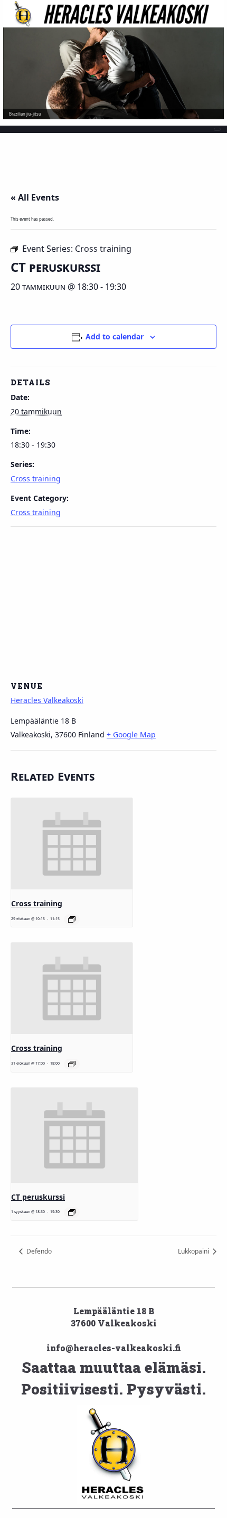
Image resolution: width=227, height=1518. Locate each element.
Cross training (36, 478)
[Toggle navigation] (217, 129)
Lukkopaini (194, 1251)
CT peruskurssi (38, 1197)
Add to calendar (115, 336)
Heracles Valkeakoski (47, 700)
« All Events (35, 197)
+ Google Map (131, 734)
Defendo (38, 1251)
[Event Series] (71, 919)
